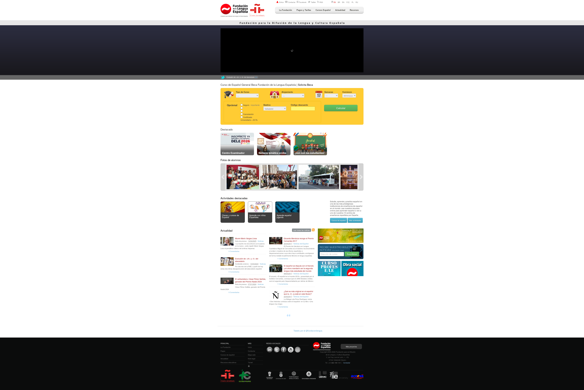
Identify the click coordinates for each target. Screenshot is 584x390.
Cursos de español (339, 220)
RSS (321, 2)
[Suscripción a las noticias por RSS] (313, 230)
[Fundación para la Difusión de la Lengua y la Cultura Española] (243, 10)
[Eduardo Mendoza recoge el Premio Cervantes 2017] (275, 241)
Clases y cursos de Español (230, 216)
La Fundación (285, 10)
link (277, 77)
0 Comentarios (234, 251)
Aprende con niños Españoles (257, 216)
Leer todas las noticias (301, 230)
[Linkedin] (270, 350)
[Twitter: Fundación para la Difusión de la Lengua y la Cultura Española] (223, 77)
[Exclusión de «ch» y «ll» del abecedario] (227, 261)
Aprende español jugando (284, 216)
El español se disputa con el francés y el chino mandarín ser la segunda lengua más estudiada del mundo (299, 268)
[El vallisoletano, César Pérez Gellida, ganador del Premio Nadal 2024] (227, 282)
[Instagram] (298, 350)
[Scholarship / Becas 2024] (340, 241)
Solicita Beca (305, 85)
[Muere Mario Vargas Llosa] (227, 241)
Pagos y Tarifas (304, 10)
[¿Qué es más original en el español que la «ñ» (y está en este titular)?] (275, 294)
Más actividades (355, 220)
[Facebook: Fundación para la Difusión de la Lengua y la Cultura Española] (284, 350)
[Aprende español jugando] (287, 211)
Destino (267, 104)
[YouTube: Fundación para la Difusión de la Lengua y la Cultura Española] (291, 350)
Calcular (340, 108)
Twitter (313, 2)
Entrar (281, 2)
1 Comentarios (282, 258)
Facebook (302, 2)
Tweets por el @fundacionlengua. (308, 330)
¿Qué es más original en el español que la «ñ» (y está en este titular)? (298, 292)
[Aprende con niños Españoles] (260, 211)
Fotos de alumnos (231, 160)
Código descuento (299, 104)
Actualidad (340, 10)
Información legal (338, 250)
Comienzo (347, 91)
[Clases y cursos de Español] (233, 211)
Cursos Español (323, 10)
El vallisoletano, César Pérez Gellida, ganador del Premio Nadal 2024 (250, 280)
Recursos (354, 10)
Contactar (291, 2)
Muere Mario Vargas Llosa (246, 238)
